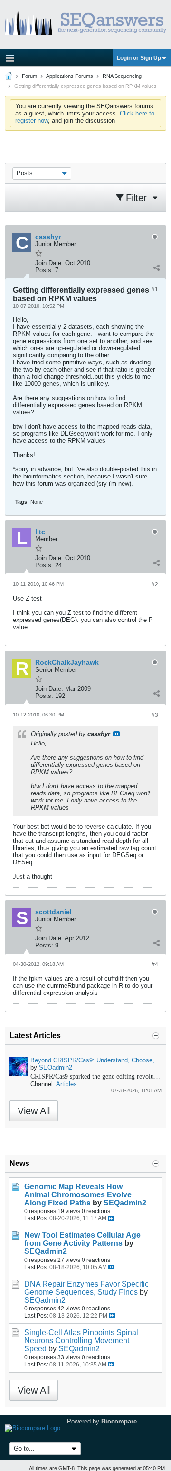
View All (34, 1111)
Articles (66, 1084)
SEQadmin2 (55, 1067)
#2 (155, 584)
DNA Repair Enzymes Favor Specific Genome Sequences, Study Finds (86, 1288)
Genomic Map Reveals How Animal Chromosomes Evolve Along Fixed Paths (78, 1195)
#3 (155, 715)
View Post (116, 733)
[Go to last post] (111, 1218)
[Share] (156, 268)
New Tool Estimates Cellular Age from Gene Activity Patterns (82, 1239)
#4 (155, 964)
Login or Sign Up (139, 58)
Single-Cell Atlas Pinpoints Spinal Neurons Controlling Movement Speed (81, 1340)
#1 (155, 289)
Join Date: (49, 263)
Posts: (44, 270)
